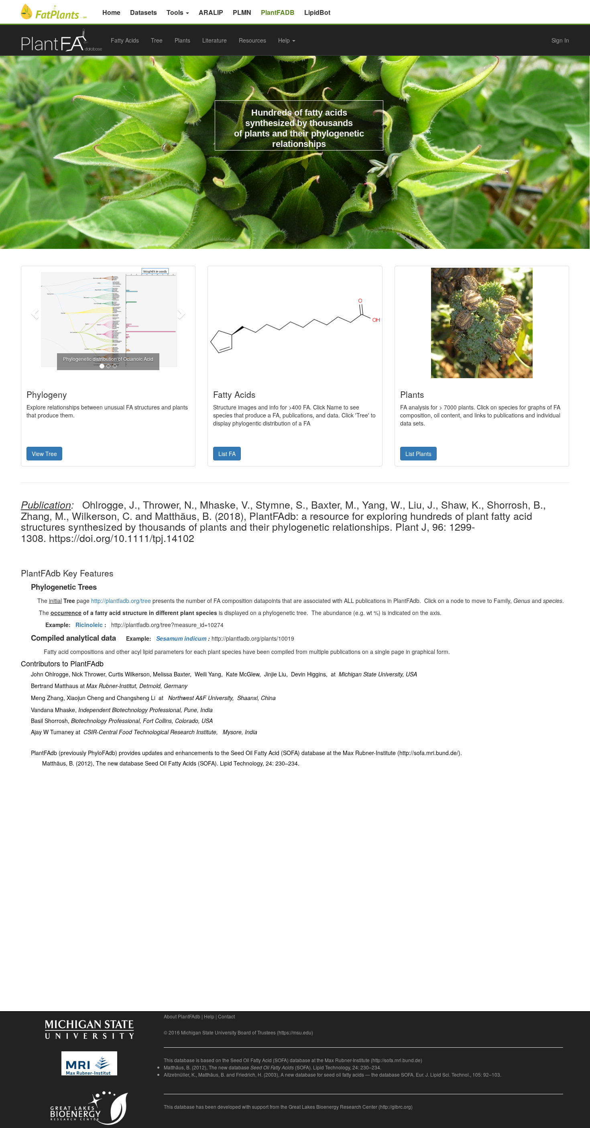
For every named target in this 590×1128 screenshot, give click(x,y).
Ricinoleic (89, 625)
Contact (226, 1016)
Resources (252, 40)
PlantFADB (278, 12)
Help (209, 1016)
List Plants (418, 454)
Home (111, 12)
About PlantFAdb (182, 1016)
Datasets (143, 12)
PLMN (242, 12)
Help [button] (284, 40)
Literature (214, 40)
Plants (182, 40)
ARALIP (211, 12)
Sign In (560, 40)
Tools (176, 12)
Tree (157, 40)
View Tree (44, 454)
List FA (227, 454)
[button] (36, 313)
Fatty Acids (125, 40)
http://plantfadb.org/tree (121, 601)
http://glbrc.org (395, 1106)
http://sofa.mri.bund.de (396, 1060)
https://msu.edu (295, 1032)
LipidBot (317, 12)
